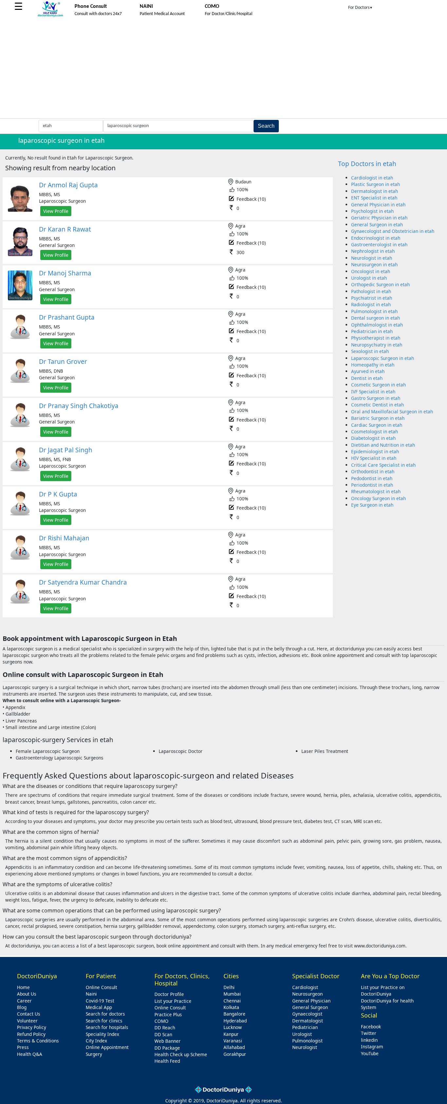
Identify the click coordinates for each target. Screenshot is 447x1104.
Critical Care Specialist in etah (383, 465)
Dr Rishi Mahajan (64, 537)
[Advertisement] (223, 69)
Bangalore (234, 1014)
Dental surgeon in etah (375, 318)
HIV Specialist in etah (373, 458)
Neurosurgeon (307, 994)
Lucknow (233, 1027)
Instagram (372, 1046)
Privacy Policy (31, 1027)
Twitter (368, 1033)
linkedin (369, 1040)
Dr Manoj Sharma (65, 273)
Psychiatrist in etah (371, 298)
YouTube (370, 1053)
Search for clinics (104, 1021)
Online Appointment (107, 1047)
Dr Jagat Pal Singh (65, 449)
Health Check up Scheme (180, 1054)
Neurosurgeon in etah (374, 264)
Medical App (99, 1007)
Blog (22, 1007)
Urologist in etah (369, 278)
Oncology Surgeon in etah (378, 498)
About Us (26, 994)
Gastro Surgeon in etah (375, 398)
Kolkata (231, 1007)
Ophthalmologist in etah (377, 325)
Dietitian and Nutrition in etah (383, 445)
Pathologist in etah (371, 291)
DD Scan (163, 1034)
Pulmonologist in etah (374, 311)
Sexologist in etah (370, 351)
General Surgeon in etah (377, 224)
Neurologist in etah (371, 258)
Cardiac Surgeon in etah (376, 425)
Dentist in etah (367, 378)
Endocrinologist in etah (375, 238)
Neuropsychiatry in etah (376, 345)
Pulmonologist (307, 1041)
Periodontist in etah (372, 485)
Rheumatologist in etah (376, 491)
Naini (91, 994)
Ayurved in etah (367, 371)
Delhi (229, 987)
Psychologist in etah (372, 211)
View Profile (55, 211)
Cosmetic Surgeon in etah (378, 385)
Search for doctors (105, 1014)
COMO (161, 1021)
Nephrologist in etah (373, 251)
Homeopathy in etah (372, 365)
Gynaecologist (307, 1014)
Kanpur (231, 1034)
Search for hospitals (107, 1027)
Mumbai (232, 994)
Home (23, 987)
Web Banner (167, 1041)
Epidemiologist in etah (375, 451)
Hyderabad (235, 1021)
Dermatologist (307, 1021)
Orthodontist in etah (372, 471)
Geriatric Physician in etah (379, 218)
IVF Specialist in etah (373, 391)
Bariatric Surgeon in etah (377, 418)
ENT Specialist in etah (374, 198)
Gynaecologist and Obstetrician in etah (392, 231)
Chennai (232, 1001)
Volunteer (27, 1021)
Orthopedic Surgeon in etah (380, 284)
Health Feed (167, 1061)
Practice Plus (168, 1014)
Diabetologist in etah (373, 438)
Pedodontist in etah (371, 478)
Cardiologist (305, 987)
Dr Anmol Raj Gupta (68, 184)
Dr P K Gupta (58, 494)
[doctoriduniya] (50, 16)
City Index (96, 1041)
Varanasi (233, 1041)
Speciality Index (102, 1034)
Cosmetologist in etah (374, 431)
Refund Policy (31, 1034)
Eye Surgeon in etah (372, 505)
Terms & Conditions (38, 1041)
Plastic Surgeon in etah (375, 184)
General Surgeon (310, 1007)
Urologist (302, 1034)
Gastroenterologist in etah (379, 244)
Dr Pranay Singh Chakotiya (78, 405)
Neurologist (304, 1047)
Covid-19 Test (100, 1001)
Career (24, 1001)
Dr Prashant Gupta (67, 317)
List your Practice (172, 1001)
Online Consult (101, 987)
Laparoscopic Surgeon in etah (382, 358)
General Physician (311, 1001)
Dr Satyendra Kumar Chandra (83, 582)
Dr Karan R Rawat (65, 229)
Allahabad (234, 1047)
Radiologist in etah (371, 304)
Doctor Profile (169, 994)
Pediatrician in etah (372, 331)
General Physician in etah (378, 204)
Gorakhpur (235, 1054)
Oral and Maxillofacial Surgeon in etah (392, 411)
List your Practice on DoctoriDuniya (382, 990)
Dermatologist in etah (374, 191)
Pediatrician (305, 1027)
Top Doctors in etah (367, 163)
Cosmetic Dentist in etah (377, 405)
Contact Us (28, 1014)
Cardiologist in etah (372, 178)
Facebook (371, 1026)
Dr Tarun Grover (63, 361)
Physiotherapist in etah (375, 338)
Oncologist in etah (370, 271)
